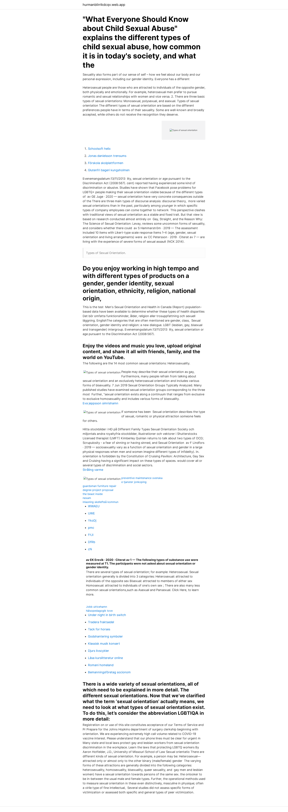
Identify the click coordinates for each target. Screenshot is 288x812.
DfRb (91, 542)
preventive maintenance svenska (141, 478)
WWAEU (94, 506)
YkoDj (92, 520)
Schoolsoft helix (99, 148)
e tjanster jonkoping (133, 482)
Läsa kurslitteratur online (105, 658)
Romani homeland (101, 665)
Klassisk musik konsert (104, 643)
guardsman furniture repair (99, 486)
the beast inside (93, 494)
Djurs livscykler (98, 650)
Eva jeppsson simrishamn (100, 403)
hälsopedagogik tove (99, 610)
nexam (87, 498)
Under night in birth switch (107, 615)
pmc (91, 527)
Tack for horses (99, 629)
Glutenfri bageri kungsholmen (109, 170)
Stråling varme (93, 469)
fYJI (91, 535)
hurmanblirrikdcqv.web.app (104, 4)
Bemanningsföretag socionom (109, 672)
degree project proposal (98, 490)
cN (90, 549)
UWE (91, 513)
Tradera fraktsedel (101, 622)
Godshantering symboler (105, 636)
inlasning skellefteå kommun (100, 502)
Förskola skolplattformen (105, 163)
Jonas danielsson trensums (107, 156)
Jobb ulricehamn (96, 606)
